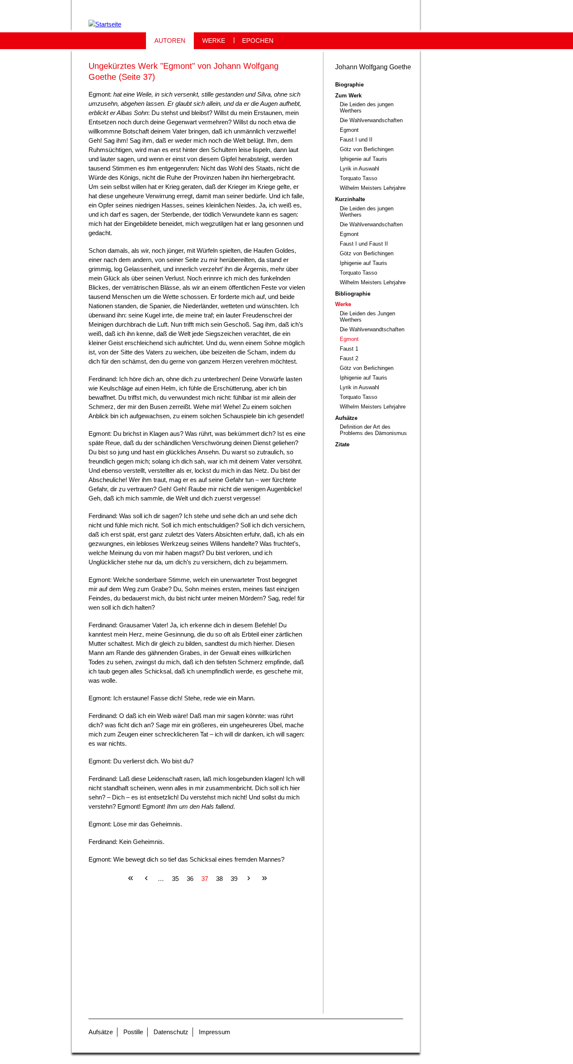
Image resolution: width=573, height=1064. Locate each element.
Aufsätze (346, 418)
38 (219, 878)
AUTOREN (169, 40)
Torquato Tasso (358, 178)
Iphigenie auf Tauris (363, 159)
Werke (343, 304)
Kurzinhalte (350, 199)
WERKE (213, 40)
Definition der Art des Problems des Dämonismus (373, 430)
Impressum (214, 1031)
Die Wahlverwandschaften (371, 120)
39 (234, 878)
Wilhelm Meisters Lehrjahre (373, 188)
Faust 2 (349, 358)
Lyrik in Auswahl (359, 168)
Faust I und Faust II (364, 244)
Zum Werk (348, 95)
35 (175, 878)
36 (190, 878)
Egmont (349, 130)
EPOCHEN (257, 40)
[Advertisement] (197, 955)
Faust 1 (349, 349)
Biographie (349, 84)
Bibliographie (352, 294)
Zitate (342, 444)
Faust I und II (356, 139)
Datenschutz (171, 1031)
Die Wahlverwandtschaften (372, 329)
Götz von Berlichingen (366, 149)
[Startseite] (105, 24)
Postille (133, 1031)
